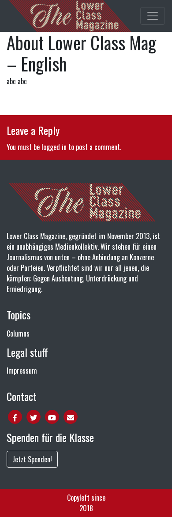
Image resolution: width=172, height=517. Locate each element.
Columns (18, 333)
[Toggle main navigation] (152, 16)
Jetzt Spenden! (32, 459)
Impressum (22, 370)
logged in (54, 147)
